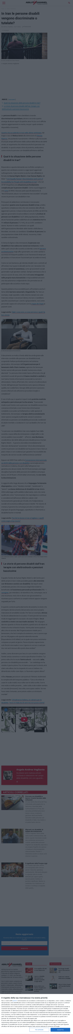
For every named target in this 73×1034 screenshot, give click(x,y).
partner (15, 1000)
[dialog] (36, 1014)
